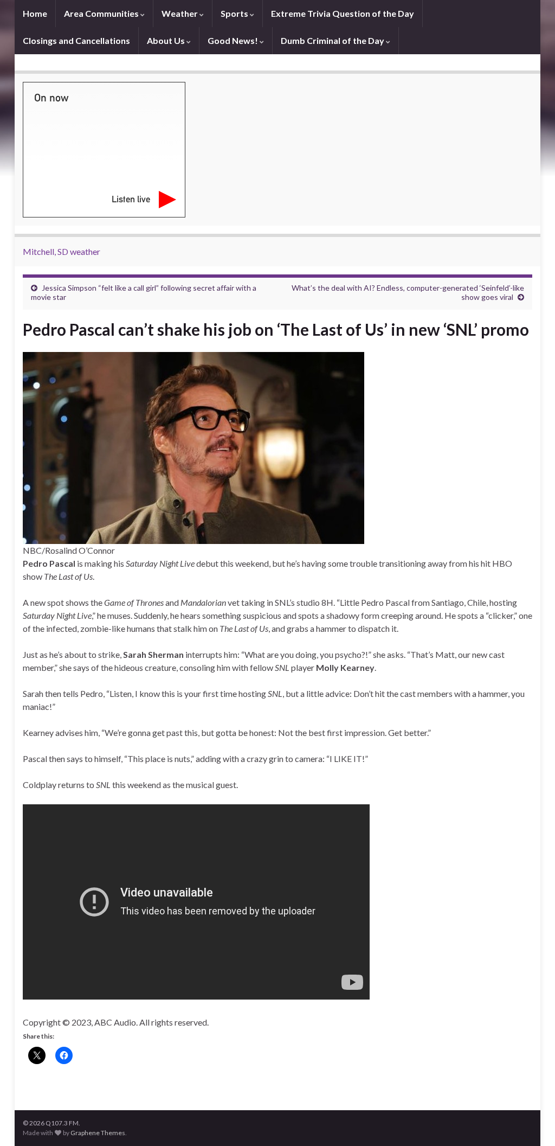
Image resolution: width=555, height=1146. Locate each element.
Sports (235, 13)
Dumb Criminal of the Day (333, 40)
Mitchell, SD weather (61, 251)
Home (35, 13)
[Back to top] (530, 1121)
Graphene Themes (97, 1133)
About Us (166, 40)
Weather (180, 13)
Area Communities (102, 13)
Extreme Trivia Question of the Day (342, 13)
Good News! (234, 40)
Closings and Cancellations (76, 40)
